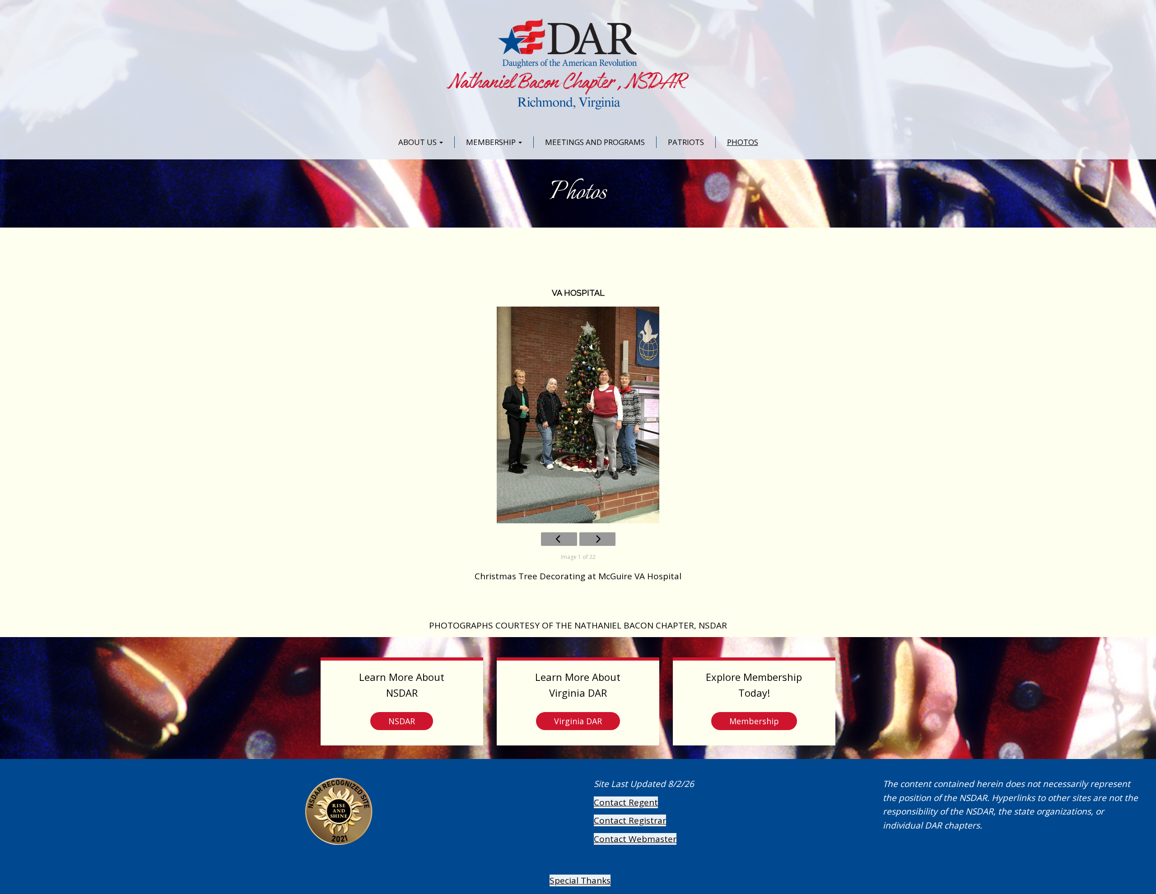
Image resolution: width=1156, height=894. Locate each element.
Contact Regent (626, 802)
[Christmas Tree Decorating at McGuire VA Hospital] (578, 415)
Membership (491, 142)
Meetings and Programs (595, 142)
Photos (742, 142)
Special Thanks (580, 880)
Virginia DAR (578, 721)
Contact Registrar (630, 820)
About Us (418, 142)
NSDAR (401, 721)
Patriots (686, 142)
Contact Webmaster (635, 839)
